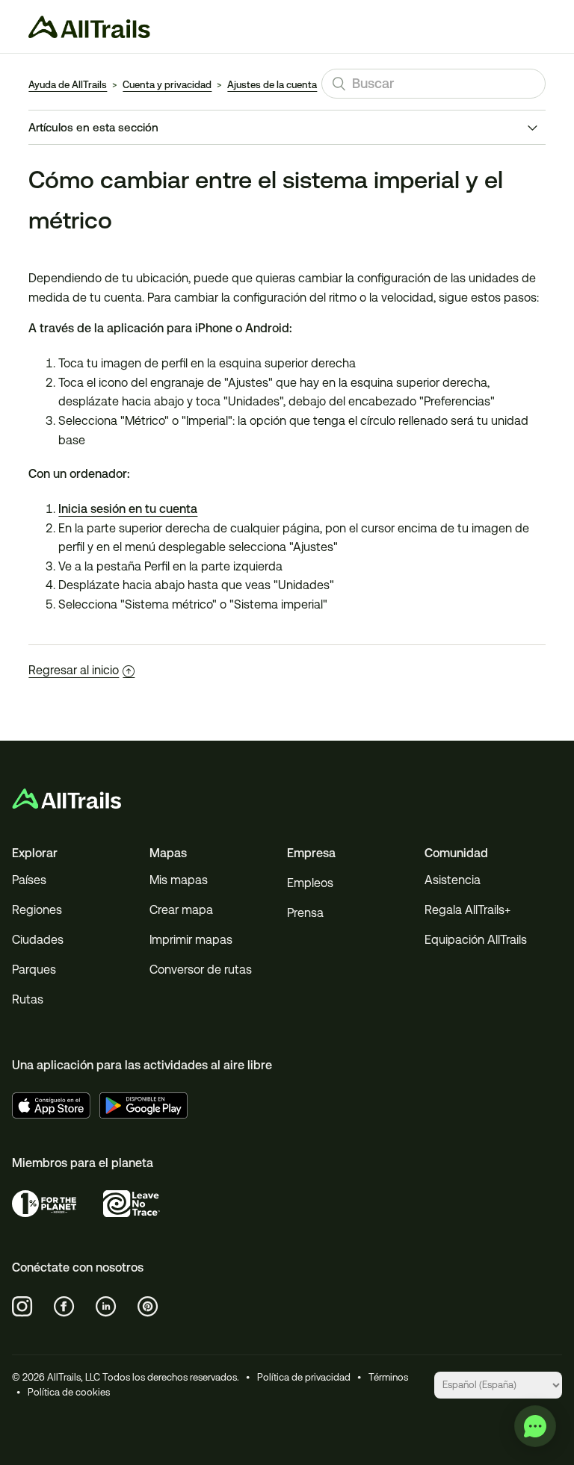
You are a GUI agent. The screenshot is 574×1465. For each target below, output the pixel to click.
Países (29, 880)
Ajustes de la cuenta (272, 84)
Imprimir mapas (190, 940)
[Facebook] (64, 1307)
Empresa (311, 853)
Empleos (310, 883)
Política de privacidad (304, 1377)
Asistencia (453, 880)
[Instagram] (22, 1307)
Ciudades (38, 940)
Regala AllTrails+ (467, 910)
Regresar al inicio (73, 670)
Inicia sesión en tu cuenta (127, 509)
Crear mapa (181, 910)
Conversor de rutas (200, 969)
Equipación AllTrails (476, 940)
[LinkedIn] (106, 1307)
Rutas (27, 999)
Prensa (305, 913)
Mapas (168, 853)
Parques (34, 969)
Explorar (35, 853)
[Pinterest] (148, 1307)
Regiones (37, 910)
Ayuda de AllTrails (67, 84)
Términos (388, 1377)
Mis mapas (178, 880)
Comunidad (456, 853)
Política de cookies (69, 1392)
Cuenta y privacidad (167, 84)
